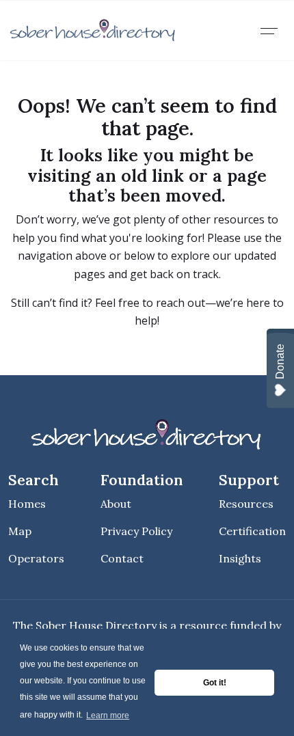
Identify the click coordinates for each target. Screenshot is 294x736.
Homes (27, 503)
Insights (240, 558)
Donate (280, 361)
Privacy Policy (136, 531)
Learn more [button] (107, 715)
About (116, 503)
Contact (122, 558)
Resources (246, 503)
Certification (252, 531)
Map (19, 531)
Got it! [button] (214, 682)
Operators (36, 558)
